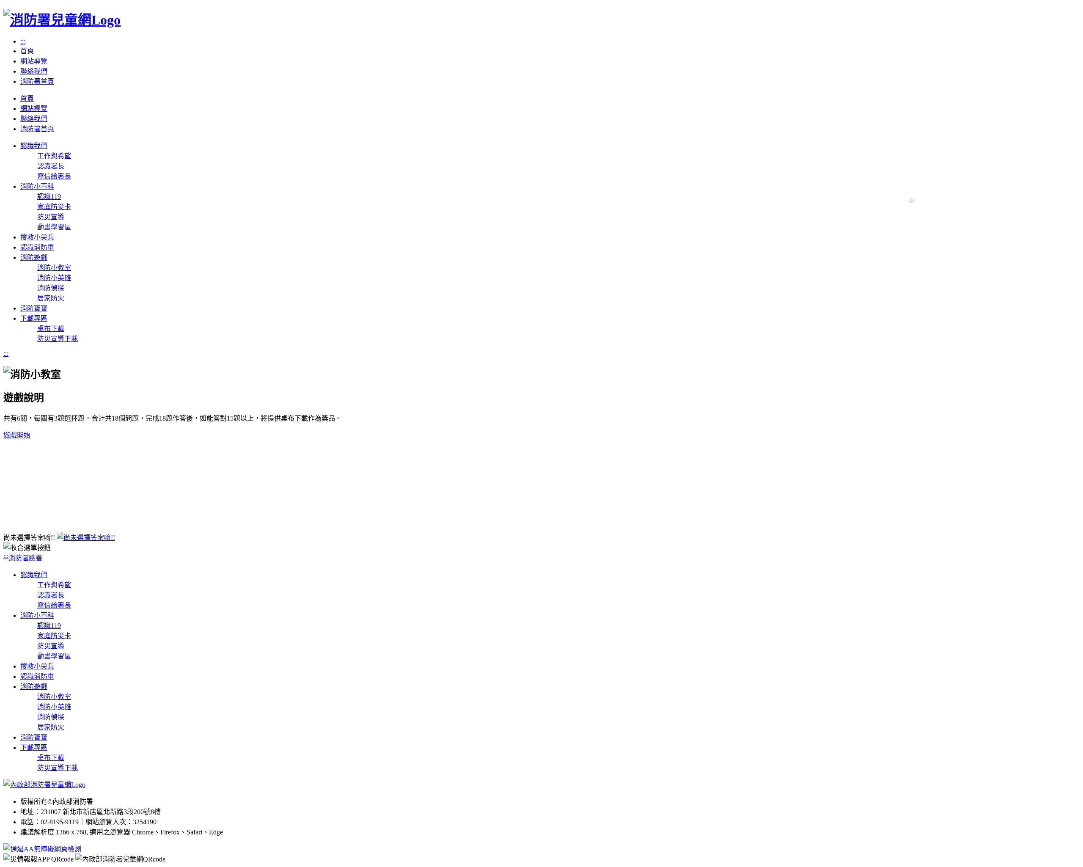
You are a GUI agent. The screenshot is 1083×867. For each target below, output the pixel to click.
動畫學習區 (54, 227)
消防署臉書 (25, 557)
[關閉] (86, 537)
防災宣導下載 (57, 338)
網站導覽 (33, 61)
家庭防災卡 (54, 206)
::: (22, 41)
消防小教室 (54, 267)
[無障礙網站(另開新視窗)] (42, 849)
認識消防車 (37, 676)
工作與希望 (54, 156)
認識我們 (33, 574)
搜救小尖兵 (37, 666)
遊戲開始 (16, 435)
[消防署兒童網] (62, 20)
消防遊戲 (33, 686)
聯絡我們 (33, 71)
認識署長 (50, 166)
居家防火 (50, 298)
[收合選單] (541, 547)
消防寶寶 (33, 737)
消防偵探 (50, 288)
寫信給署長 (54, 176)
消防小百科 (37, 615)
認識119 (49, 196)
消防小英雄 (54, 277)
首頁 (27, 51)
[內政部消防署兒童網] (44, 784)
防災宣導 (50, 216)
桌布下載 (50, 328)
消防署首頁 (37, 81)
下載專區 (33, 747)
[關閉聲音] (911, 200)
